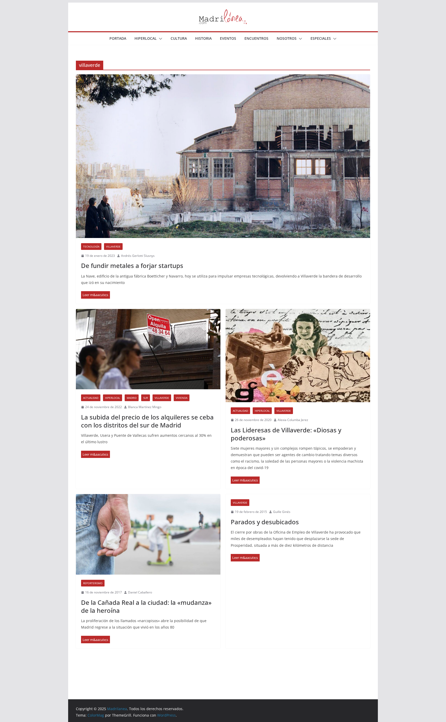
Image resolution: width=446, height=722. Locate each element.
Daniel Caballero (140, 592)
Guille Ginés (281, 512)
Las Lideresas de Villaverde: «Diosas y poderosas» (286, 434)
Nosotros (287, 38)
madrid (132, 398)
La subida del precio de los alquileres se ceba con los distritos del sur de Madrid (147, 421)
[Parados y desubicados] (245, 557)
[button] (159, 39)
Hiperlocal (145, 38)
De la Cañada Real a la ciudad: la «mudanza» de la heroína (146, 606)
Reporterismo (92, 583)
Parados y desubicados (265, 522)
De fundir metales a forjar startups (132, 265)
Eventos (228, 38)
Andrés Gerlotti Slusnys (138, 255)
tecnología (91, 246)
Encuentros (256, 38)
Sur (145, 398)
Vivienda (181, 398)
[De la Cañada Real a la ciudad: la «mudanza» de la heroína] (148, 534)
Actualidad (90, 398)
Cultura (179, 38)
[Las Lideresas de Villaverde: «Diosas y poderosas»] (298, 355)
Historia (203, 38)
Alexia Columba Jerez (293, 420)
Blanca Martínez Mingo (144, 407)
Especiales (320, 38)
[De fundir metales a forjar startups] (223, 156)
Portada (117, 38)
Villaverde (113, 246)
